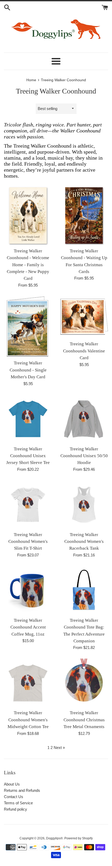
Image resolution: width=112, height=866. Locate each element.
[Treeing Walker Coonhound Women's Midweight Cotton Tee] (28, 683)
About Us (12, 784)
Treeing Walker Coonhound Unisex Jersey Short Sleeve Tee (28, 455)
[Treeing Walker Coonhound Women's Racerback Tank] (84, 504)
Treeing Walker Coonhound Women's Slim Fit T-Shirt (28, 541)
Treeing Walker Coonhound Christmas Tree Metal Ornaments (84, 719)
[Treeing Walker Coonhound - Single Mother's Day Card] (28, 326)
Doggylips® (54, 838)
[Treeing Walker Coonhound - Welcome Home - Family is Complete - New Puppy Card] (28, 215)
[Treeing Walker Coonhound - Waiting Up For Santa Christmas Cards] (84, 215)
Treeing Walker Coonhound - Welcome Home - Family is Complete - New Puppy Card (28, 264)
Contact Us (13, 796)
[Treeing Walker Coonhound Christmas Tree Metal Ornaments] (84, 683)
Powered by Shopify (78, 838)
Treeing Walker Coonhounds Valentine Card (84, 350)
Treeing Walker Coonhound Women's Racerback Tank (84, 541)
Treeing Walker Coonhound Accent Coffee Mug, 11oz (28, 627)
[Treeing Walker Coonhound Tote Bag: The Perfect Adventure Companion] (84, 590)
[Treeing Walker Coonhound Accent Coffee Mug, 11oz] (28, 590)
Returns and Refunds (22, 790)
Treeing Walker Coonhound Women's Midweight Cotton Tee (28, 719)
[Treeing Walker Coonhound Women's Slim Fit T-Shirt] (28, 504)
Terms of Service (18, 803)
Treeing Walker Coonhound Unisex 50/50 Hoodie (84, 455)
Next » (59, 747)
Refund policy (15, 809)
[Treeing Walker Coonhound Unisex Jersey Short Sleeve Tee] (28, 419)
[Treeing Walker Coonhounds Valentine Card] (84, 317)
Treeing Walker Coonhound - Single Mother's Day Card (28, 370)
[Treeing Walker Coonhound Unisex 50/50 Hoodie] (84, 419)
